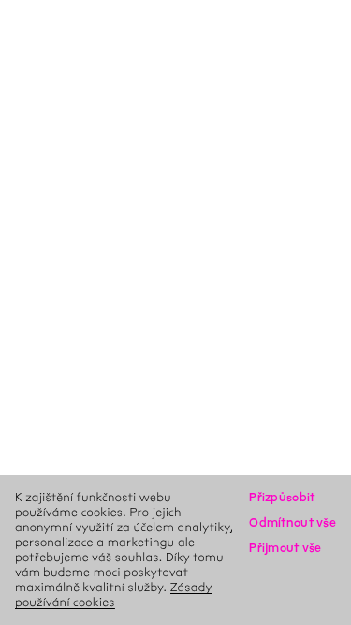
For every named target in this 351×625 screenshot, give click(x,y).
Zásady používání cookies (113, 594)
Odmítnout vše (292, 522)
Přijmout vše (285, 548)
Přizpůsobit (281, 497)
